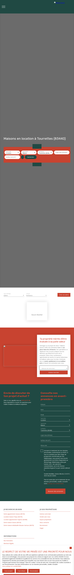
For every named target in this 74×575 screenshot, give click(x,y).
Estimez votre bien (45, 514)
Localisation (41, 151)
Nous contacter (44, 522)
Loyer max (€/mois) (61, 152)
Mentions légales (9, 543)
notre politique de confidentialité (11, 566)
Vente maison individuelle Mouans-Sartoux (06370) (19, 525)
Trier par (28, 293)
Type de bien (25, 151)
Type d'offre (8, 151)
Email (42, 415)
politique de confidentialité (56, 483)
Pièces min (44, 445)
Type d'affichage (7, 293)
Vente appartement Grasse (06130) (14, 514)
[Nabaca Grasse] (63, 6)
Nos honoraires (8, 540)
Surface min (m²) (11, 157)
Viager (41, 528)
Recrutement (43, 525)
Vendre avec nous (45, 517)
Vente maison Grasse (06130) (12, 522)
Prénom (43, 404)
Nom (42, 409)
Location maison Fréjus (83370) (13, 517)
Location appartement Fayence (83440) (15, 519)
